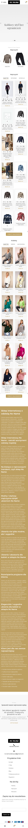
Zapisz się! (6, 814)
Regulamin (11, 777)
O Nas (10, 765)
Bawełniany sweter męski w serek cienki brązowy (7, 205)
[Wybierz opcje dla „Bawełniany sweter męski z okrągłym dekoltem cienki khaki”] (20, 117)
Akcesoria (13, 791)
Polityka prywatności (14, 774)
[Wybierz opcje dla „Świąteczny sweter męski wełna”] (7, 225)
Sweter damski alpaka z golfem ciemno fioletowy (20, 362)
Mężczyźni (14, 788)
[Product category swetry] (7, 60)
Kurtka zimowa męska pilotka (10, 672)
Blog (10, 771)
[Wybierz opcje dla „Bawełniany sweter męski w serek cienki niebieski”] (20, 171)
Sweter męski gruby (7, 676)
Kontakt (11, 762)
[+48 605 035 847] (14, 745)
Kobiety (13, 785)
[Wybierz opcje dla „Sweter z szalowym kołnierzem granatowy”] (20, 94)
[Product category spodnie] (20, 60)
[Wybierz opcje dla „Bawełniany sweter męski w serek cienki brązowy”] (7, 198)
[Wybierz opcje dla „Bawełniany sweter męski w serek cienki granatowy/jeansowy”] (7, 177)
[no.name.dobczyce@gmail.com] (14, 751)
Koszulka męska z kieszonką (9, 686)
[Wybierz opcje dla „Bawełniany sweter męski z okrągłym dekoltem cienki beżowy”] (7, 148)
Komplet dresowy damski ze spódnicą (12, 669)
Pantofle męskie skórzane (9, 684)
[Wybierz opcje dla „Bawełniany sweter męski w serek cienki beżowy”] (20, 198)
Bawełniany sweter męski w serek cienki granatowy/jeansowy (7, 183)
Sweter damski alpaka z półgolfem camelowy (7, 362)
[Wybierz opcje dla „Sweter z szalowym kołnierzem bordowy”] (7, 95)
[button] (7, 262)
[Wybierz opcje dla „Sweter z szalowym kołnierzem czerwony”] (7, 121)
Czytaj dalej (14, 722)
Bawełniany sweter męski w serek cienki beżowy (21, 205)
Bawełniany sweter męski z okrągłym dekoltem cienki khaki (20, 124)
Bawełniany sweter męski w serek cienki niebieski (21, 178)
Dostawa (11, 768)
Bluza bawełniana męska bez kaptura (12, 674)
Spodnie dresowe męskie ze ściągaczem (13, 679)
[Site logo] (14, 2)
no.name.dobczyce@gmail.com (14, 754)
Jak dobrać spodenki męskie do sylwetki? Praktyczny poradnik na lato (14, 712)
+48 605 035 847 (14, 746)
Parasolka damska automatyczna (11, 681)
